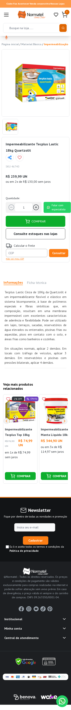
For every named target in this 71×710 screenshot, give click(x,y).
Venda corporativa (40, 3)
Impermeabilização (56, 44)
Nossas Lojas (57, 3)
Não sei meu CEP (15, 258)
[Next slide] (64, 421)
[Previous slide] (6, 421)
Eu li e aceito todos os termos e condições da (36, 549)
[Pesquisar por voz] (6, 37)
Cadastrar (35, 540)
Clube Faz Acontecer (17, 3)
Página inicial (10, 44)
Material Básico (31, 44)
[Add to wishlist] (19, 157)
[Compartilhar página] (10, 157)
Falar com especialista (58, 207)
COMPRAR (39, 221)
